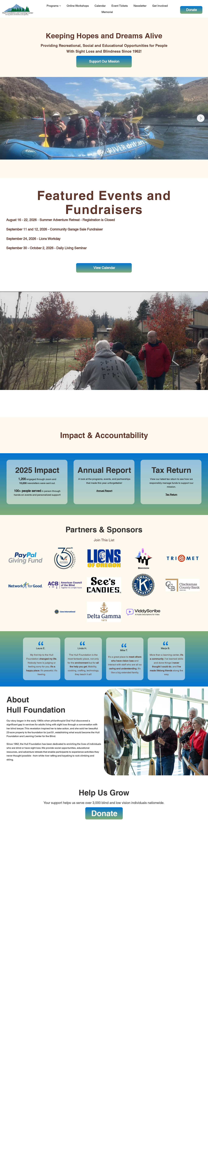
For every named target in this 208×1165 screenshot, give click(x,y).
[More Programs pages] (60, 6)
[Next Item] (200, 118)
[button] (203, 386)
